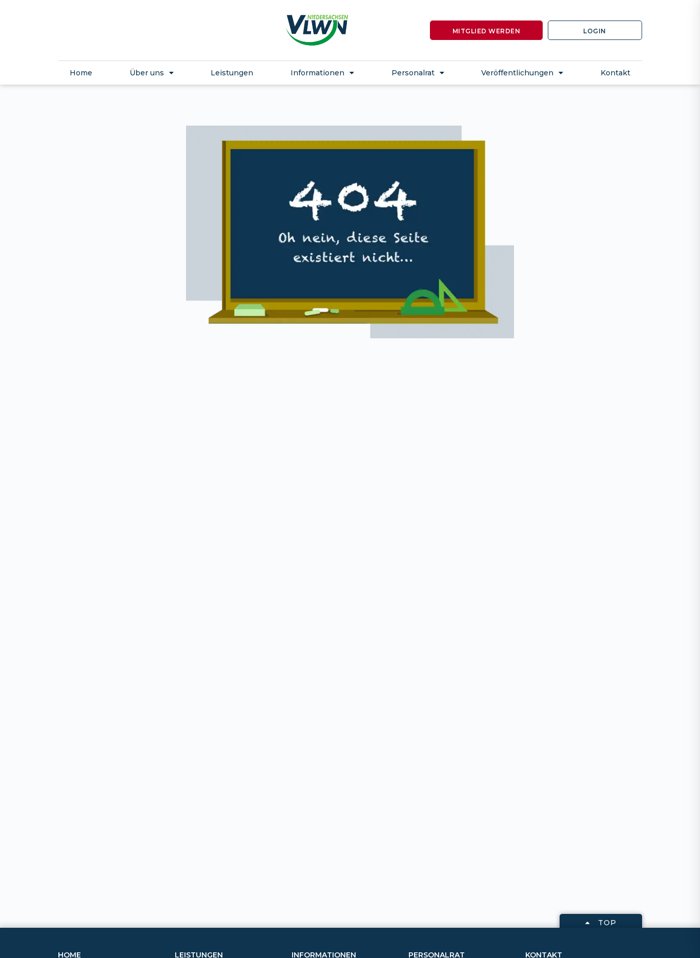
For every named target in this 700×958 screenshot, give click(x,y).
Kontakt (615, 72)
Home (81, 72)
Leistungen (232, 72)
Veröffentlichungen (517, 72)
